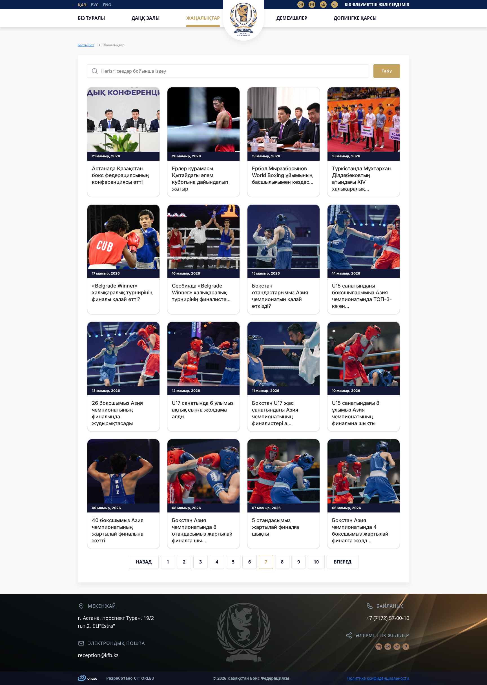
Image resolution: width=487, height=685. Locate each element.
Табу (387, 70)
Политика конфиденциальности (378, 678)
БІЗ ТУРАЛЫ (91, 18)
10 (316, 562)
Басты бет (86, 45)
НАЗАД (144, 562)
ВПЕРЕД (342, 562)
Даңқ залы (146, 18)
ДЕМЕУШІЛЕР (291, 18)
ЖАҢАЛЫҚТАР (203, 18)
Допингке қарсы (355, 18)
